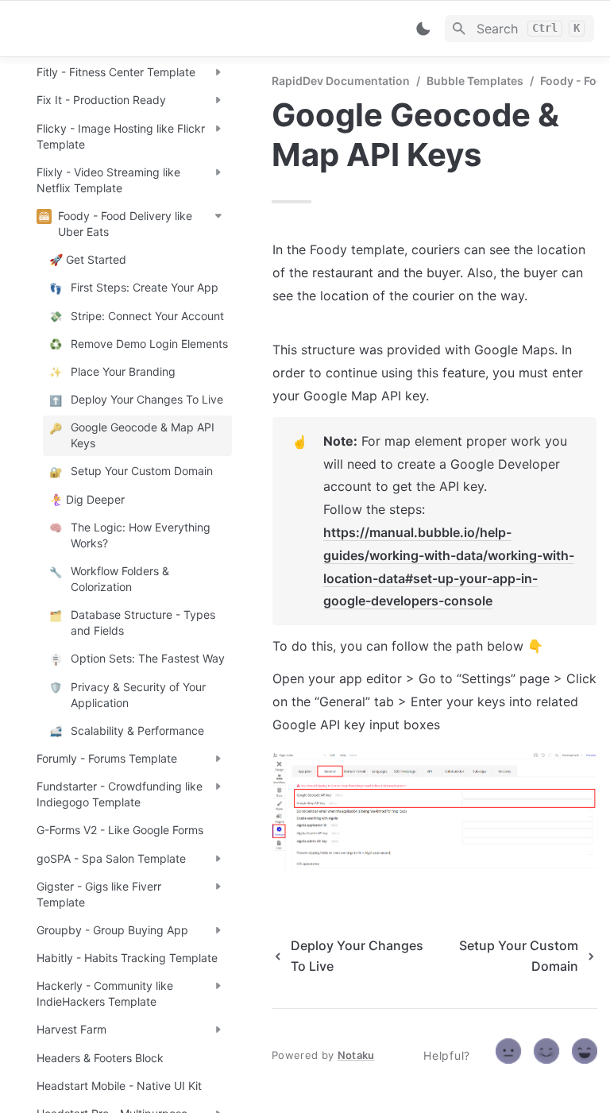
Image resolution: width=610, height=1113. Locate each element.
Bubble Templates (475, 80)
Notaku (356, 1055)
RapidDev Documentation (341, 80)
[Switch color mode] (423, 28)
